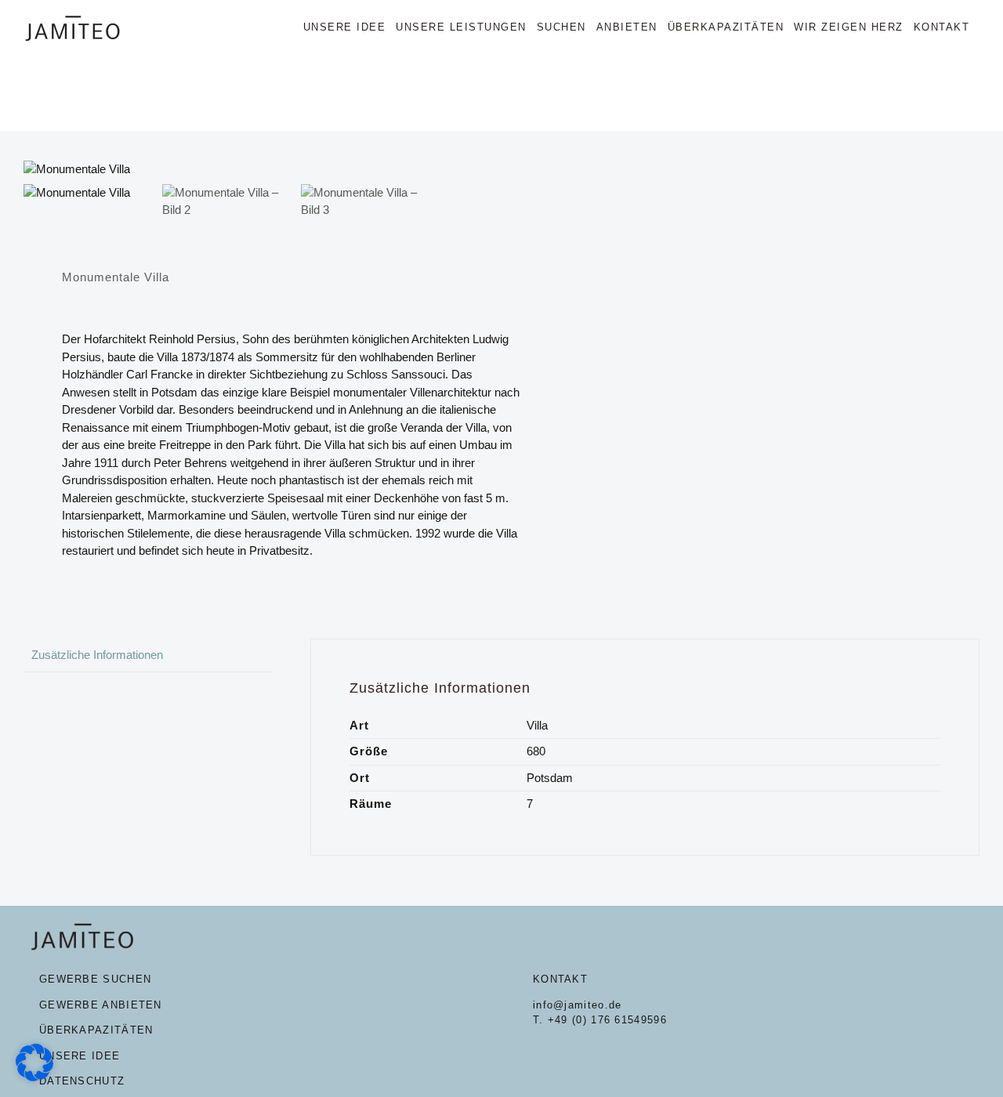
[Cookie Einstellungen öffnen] (34, 1077)
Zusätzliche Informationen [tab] (97, 654)
